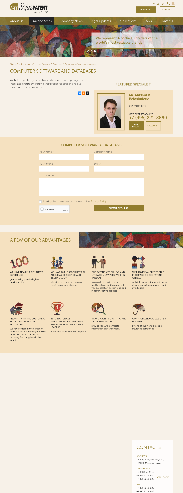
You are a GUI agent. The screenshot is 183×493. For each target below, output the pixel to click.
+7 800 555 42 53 (145, 472)
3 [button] (94, 51)
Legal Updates (100, 21)
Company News (71, 21)
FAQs (148, 21)
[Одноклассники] (83, 93)
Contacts (166, 21)
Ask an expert (146, 9)
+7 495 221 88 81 (145, 479)
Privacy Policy (98, 201)
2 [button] (91, 51)
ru (169, 3)
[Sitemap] (158, 4)
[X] (87, 93)
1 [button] (88, 51)
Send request (136, 126)
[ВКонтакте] (79, 93)
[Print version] (163, 4)
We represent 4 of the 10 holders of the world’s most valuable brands (127, 40)
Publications (128, 21)
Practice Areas (41, 21)
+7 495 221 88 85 (145, 488)
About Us (16, 21)
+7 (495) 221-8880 (148, 117)
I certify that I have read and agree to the (75, 201)
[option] (91, 37)
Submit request (119, 208)
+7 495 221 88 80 (145, 475)
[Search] (154, 4)
